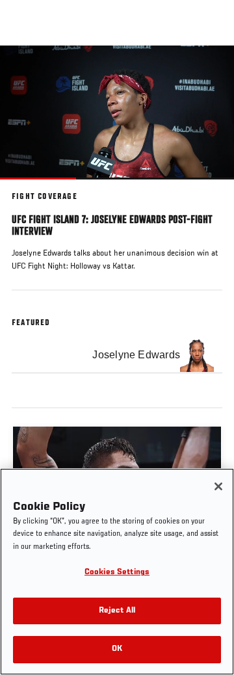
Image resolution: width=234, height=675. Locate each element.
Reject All (117, 611)
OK (117, 649)
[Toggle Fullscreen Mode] (207, 187)
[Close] (218, 486)
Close (210, 70)
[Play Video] (117, 112)
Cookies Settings (117, 572)
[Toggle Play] (27, 187)
